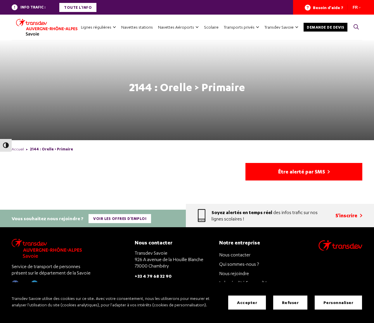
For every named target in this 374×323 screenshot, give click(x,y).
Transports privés (239, 27)
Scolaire (211, 27)
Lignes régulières (96, 27)
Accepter (247, 302)
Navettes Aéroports (176, 27)
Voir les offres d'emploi (119, 218)
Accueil (18, 149)
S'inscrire (347, 215)
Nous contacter (234, 254)
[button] (356, 27)
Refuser (290, 302)
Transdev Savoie (279, 27)
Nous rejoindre (234, 273)
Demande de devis (325, 27)
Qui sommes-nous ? (239, 264)
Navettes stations (137, 27)
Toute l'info (78, 7)
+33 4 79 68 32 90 (153, 276)
